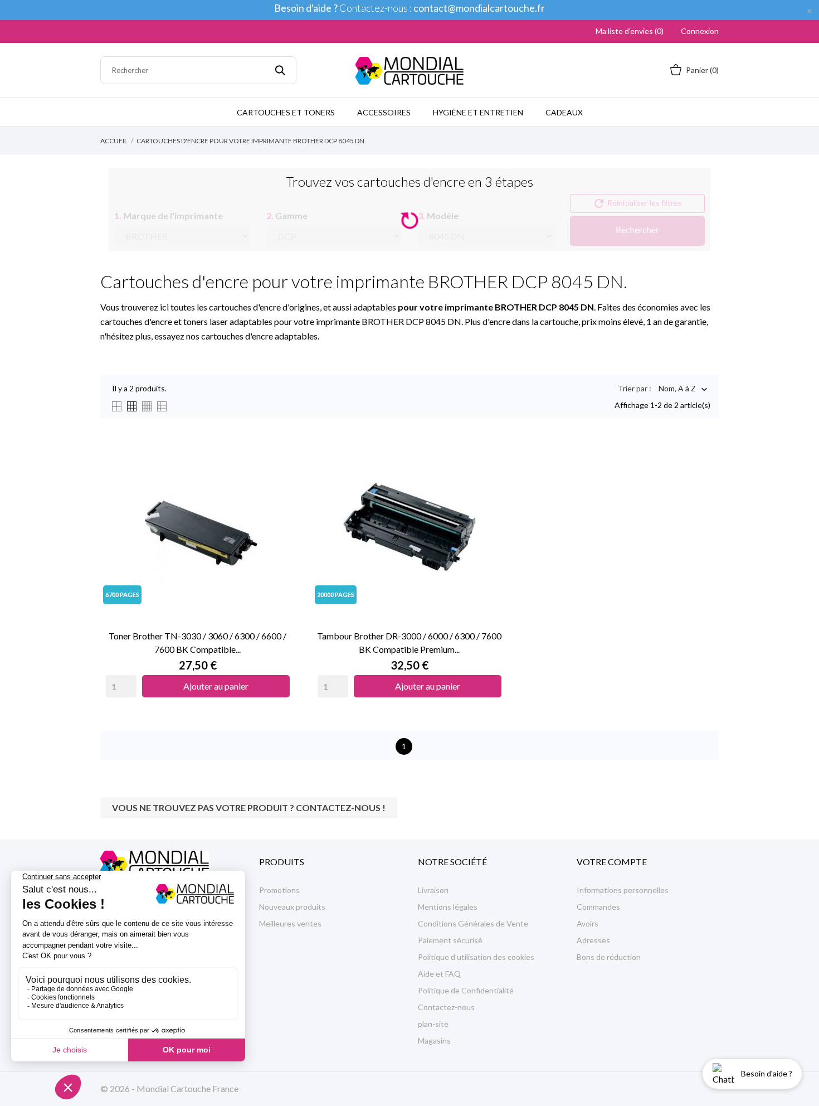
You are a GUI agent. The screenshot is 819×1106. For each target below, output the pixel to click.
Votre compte (612, 861)
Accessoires (384, 112)
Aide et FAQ (439, 973)
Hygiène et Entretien (478, 112)
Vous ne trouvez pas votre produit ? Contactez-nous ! (249, 807)
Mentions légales (447, 906)
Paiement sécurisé (450, 940)
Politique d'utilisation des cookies (476, 957)
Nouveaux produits (292, 906)
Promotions (279, 890)
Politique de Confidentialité (466, 990)
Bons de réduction (609, 957)
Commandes (598, 906)
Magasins (434, 1040)
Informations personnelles (623, 890)
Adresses (593, 940)
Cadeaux (564, 112)
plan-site (433, 1024)
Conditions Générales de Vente (473, 923)
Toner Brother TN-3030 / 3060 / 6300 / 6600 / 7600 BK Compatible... (197, 642)
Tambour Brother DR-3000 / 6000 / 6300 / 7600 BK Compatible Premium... (409, 642)
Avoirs (587, 923)
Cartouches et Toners (286, 112)
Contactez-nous (446, 1007)
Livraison (433, 890)
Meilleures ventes (290, 923)
